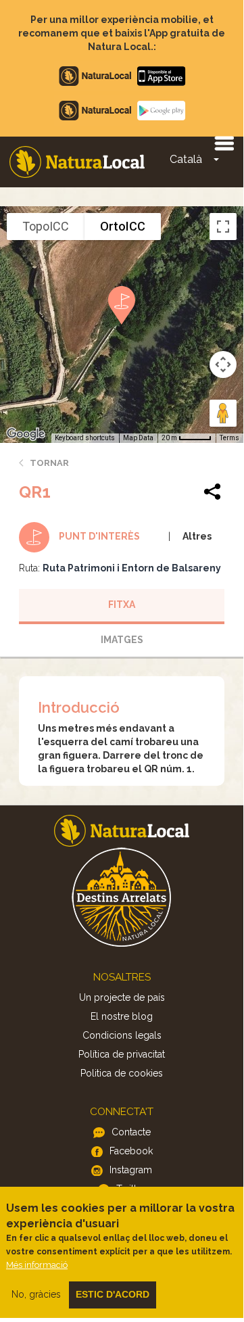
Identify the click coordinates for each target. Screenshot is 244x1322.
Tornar (49, 463)
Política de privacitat (121, 1054)
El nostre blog (122, 1016)
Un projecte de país (122, 997)
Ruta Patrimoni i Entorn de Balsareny (132, 568)
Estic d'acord (112, 1294)
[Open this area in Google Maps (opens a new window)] (25, 434)
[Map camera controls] (223, 364)
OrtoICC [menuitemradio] (122, 226)
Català (186, 159)
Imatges (122, 639)
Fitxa (121, 604)
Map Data (138, 438)
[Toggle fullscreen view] (223, 226)
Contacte (131, 1132)
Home (77, 162)
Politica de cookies (121, 1073)
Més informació (37, 1265)
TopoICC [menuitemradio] (45, 226)
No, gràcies (36, 1294)
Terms (229, 438)
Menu (224, 143)
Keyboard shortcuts (85, 438)
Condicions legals (122, 1035)
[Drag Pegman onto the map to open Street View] (223, 413)
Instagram (130, 1169)
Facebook (131, 1151)
